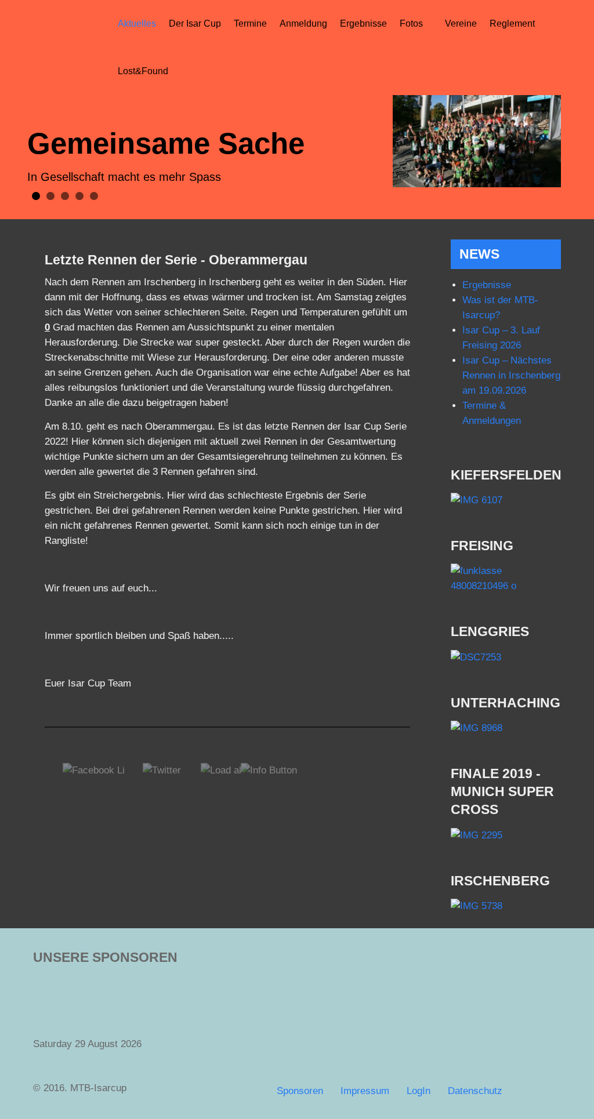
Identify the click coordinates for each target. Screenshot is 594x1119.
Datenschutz (475, 1090)
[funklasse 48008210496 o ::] (506, 579)
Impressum (365, 1090)
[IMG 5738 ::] (506, 906)
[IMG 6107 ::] (506, 500)
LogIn (418, 1090)
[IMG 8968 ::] (506, 728)
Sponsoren (300, 1090)
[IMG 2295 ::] (506, 835)
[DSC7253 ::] (506, 657)
